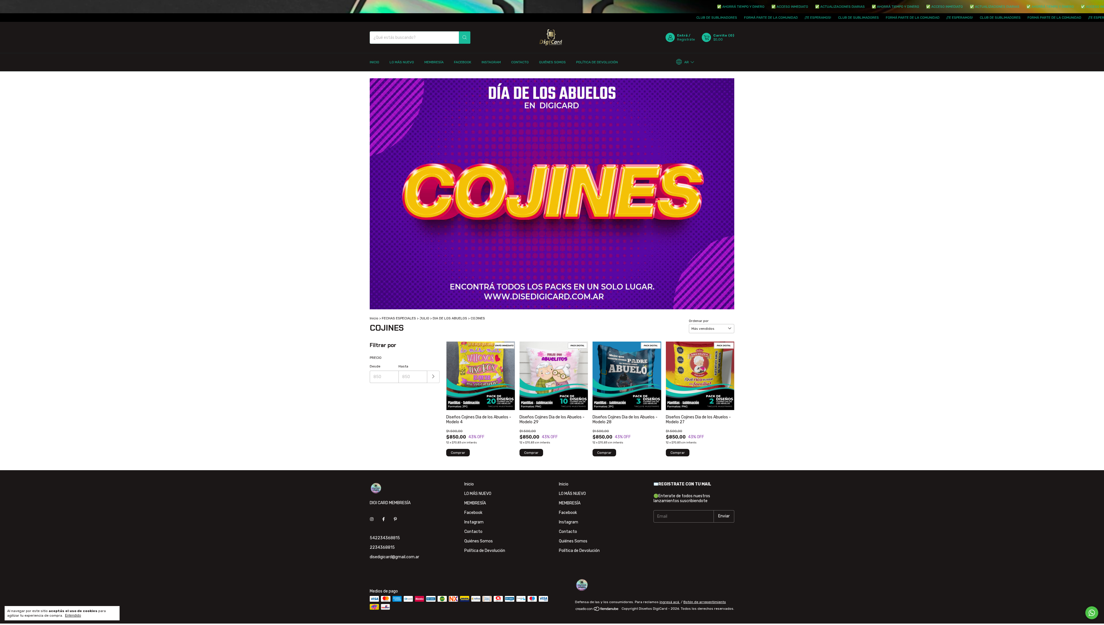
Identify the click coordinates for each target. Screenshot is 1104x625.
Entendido (73, 615)
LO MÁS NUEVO (402, 62)
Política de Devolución (597, 62)
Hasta (403, 366)
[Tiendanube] (597, 610)
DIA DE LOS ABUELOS (450, 318)
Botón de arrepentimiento (704, 602)
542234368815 (385, 538)
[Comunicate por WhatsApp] (1091, 612)
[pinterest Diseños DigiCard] (395, 519)
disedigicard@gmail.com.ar (394, 557)
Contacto (520, 62)
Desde (375, 366)
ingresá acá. (670, 602)
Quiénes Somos (552, 62)
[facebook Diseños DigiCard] (384, 519)
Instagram (491, 62)
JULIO (424, 318)
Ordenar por (699, 321)
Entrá (682, 35)
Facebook (462, 62)
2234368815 (382, 547)
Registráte (686, 39)
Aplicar (433, 377)
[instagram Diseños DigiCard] (372, 519)
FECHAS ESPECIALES (399, 318)
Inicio (374, 62)
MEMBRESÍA (434, 62)
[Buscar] (464, 37)
